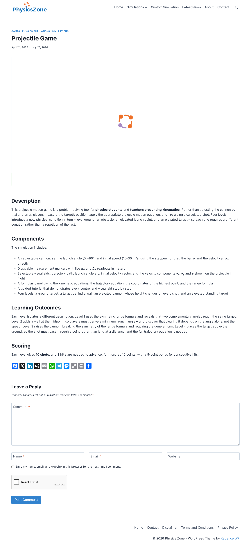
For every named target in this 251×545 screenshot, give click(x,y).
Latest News (191, 7)
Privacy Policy (228, 527)
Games (15, 31)
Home (118, 7)
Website (174, 456)
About (209, 7)
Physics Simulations (36, 31)
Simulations (60, 31)
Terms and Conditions (197, 527)
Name (18, 456)
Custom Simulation (165, 7)
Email (96, 456)
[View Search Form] (236, 7)
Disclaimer (170, 527)
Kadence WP (230, 538)
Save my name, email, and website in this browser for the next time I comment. (68, 466)
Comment (21, 407)
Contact (223, 7)
